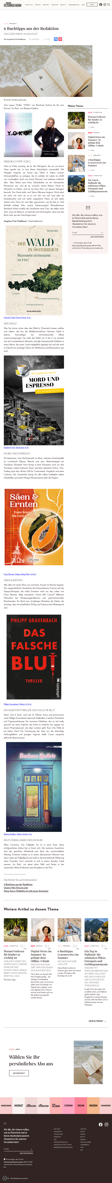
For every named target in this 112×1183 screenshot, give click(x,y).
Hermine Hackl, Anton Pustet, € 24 (17, 318)
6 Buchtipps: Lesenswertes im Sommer (97, 162)
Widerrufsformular (60, 1142)
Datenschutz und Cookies (63, 1144)
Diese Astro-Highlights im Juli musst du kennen (26, 891)
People (38, 4)
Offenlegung (58, 1134)
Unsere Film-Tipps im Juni (16, 888)
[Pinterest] (60, 39)
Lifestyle (29, 4)
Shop (92, 4)
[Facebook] (56, 39)
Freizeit (46, 4)
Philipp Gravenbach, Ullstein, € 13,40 (17, 704)
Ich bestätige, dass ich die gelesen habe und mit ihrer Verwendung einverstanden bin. (87, 245)
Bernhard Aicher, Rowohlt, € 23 (19, 154)
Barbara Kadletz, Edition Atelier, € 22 (18, 834)
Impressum (57, 1137)
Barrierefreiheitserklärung (63, 1147)
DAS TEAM (57, 1129)
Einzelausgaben (85, 1142)
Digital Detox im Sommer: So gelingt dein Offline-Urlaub (96, 141)
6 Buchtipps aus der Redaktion (18, 884)
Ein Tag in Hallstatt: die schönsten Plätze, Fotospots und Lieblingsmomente (98, 186)
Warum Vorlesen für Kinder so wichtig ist (97, 119)
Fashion (55, 4)
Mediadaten (58, 1131)
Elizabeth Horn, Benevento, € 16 (16, 448)
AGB (55, 1139)
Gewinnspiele (74, 4)
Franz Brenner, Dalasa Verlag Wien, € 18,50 (20, 574)
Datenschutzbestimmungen (81, 245)
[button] (5, 1178)
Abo (83, 4)
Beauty (63, 4)
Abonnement (19, 1073)
